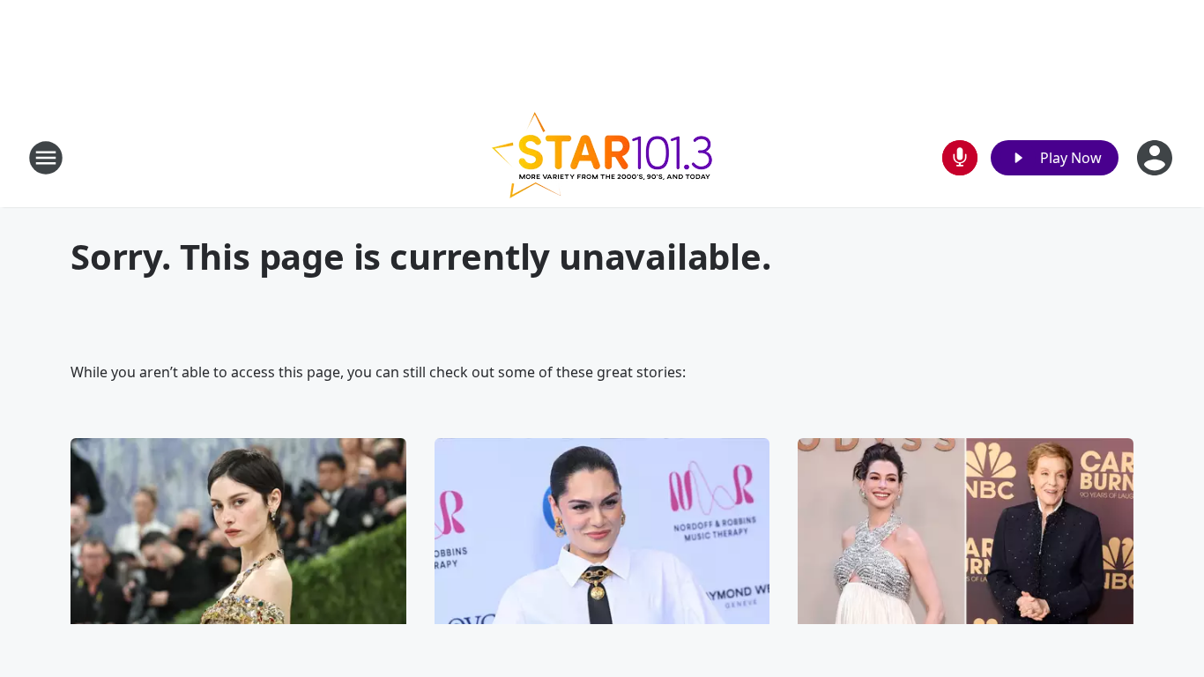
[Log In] (1156, 157)
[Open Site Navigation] (45, 157)
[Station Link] (602, 157)
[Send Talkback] (959, 157)
